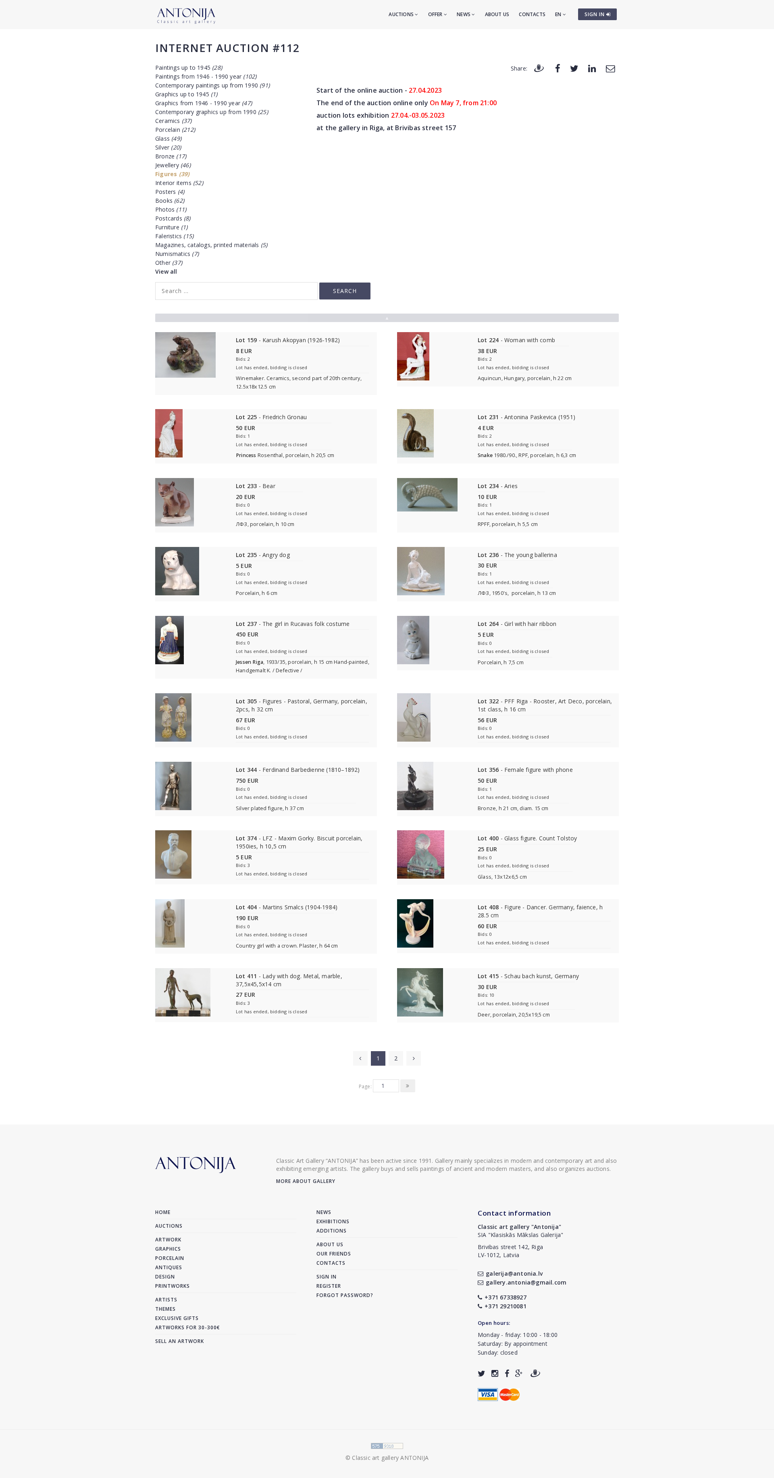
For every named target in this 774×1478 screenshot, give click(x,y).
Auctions (402, 14)
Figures (172, 174)
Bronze (170, 156)
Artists (166, 1299)
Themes (165, 1308)
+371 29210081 (505, 1306)
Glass (168, 138)
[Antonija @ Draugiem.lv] (535, 1373)
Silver (168, 147)
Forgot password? (344, 1295)
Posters (169, 191)
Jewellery (173, 165)
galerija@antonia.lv (514, 1273)
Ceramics (173, 121)
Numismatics (177, 254)
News (464, 14)
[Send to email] (610, 68)
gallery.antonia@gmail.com (526, 1282)
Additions (331, 1230)
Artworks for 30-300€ (187, 1327)
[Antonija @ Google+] (519, 1373)
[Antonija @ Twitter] (481, 1373)
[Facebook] (557, 68)
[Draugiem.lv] (539, 68)
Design (165, 1276)
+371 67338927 (505, 1297)
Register (328, 1286)
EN (559, 14)
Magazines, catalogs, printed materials (211, 245)
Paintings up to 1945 (188, 67)
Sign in (326, 1276)
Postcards (173, 218)
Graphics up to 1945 (186, 94)
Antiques (168, 1267)
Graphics (168, 1248)
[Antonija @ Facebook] (507, 1373)
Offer (436, 14)
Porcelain (175, 129)
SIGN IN (595, 14)
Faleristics (174, 236)
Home (163, 1212)
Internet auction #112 (227, 47)
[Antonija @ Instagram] (494, 1373)
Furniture (171, 227)
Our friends (333, 1253)
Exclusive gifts (177, 1318)
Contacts (532, 14)
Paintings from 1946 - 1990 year (205, 76)
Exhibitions (333, 1221)
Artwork (168, 1239)
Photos (170, 209)
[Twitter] (574, 68)
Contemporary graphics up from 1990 (211, 112)
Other (168, 262)
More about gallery (305, 1181)
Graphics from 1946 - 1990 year (203, 103)
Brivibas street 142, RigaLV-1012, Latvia (510, 1251)
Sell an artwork (179, 1341)
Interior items (179, 183)
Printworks (172, 1286)
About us (497, 14)
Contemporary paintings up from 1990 (212, 85)
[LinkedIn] (592, 68)
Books (169, 200)
